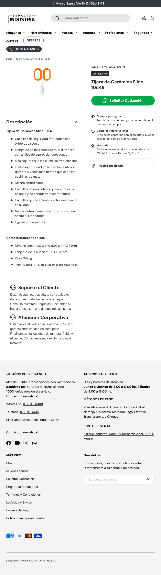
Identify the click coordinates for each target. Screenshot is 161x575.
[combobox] (90, 18)
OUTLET (12, 41)
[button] (152, 18)
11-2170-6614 (29, 412)
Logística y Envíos (19, 502)
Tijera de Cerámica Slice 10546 (33, 59)
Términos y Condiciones (23, 494)
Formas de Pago (17, 510)
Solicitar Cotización (127, 100)
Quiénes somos (17, 471)
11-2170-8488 (33, 404)
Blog (9, 463)
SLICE (94, 66)
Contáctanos (32, 338)
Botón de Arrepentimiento (25, 518)
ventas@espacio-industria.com (36, 420)
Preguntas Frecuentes (22, 487)
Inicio (9, 59)
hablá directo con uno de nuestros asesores (40, 308)
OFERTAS (33, 40)
